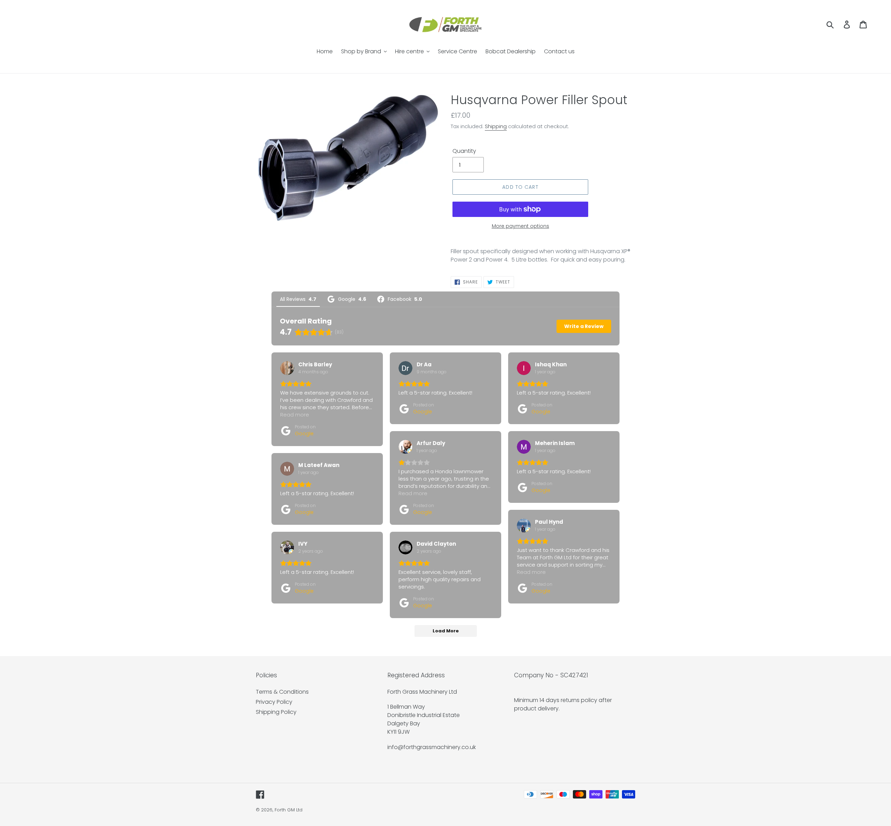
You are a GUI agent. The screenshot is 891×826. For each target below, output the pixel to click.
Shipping (496, 126)
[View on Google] (287, 368)
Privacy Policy (274, 702)
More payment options (520, 226)
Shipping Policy (276, 712)
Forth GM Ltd (288, 809)
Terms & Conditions (282, 692)
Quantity (464, 151)
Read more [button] (294, 414)
